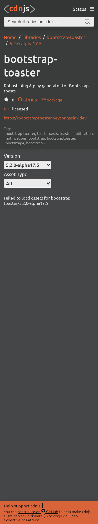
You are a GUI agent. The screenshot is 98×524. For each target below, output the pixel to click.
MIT (8, 108)
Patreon (32, 519)
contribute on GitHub (38, 511)
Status (79, 9)
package (54, 99)
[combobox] (27, 165)
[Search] (87, 22)
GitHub (29, 99)
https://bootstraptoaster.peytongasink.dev (45, 117)
